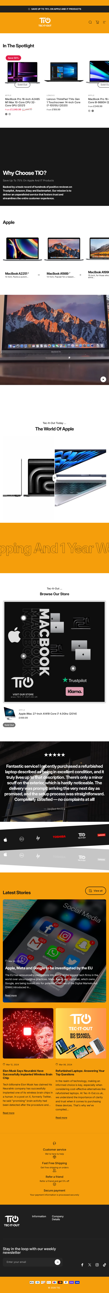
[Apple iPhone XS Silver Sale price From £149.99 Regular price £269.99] (73, 668)
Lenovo (51, 95)
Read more (11, 995)
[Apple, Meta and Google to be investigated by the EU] (54, 950)
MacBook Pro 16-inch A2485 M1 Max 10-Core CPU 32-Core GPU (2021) (22, 102)
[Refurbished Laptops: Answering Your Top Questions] (81, 1033)
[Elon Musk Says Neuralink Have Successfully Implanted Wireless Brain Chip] (28, 1033)
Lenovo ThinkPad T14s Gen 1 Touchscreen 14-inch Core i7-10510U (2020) (63, 102)
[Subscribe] (57, 1262)
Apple (8, 95)
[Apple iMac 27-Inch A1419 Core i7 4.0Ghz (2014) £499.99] (23, 618)
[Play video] (54, 340)
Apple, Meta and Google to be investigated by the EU (49, 968)
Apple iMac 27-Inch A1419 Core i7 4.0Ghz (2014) (48, 713)
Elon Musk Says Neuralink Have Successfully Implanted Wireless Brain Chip (27, 1074)
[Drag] (54, 478)
